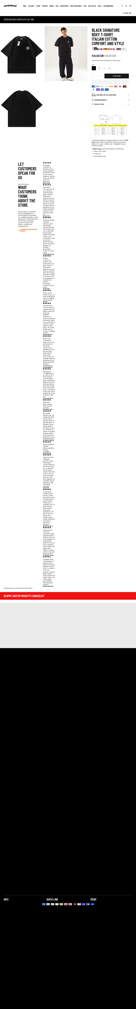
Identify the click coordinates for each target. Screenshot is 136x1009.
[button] (110, 81)
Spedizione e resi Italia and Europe (106, 95)
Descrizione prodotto (100, 100)
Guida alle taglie (99, 104)
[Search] (122, 6)
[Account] (126, 6)
